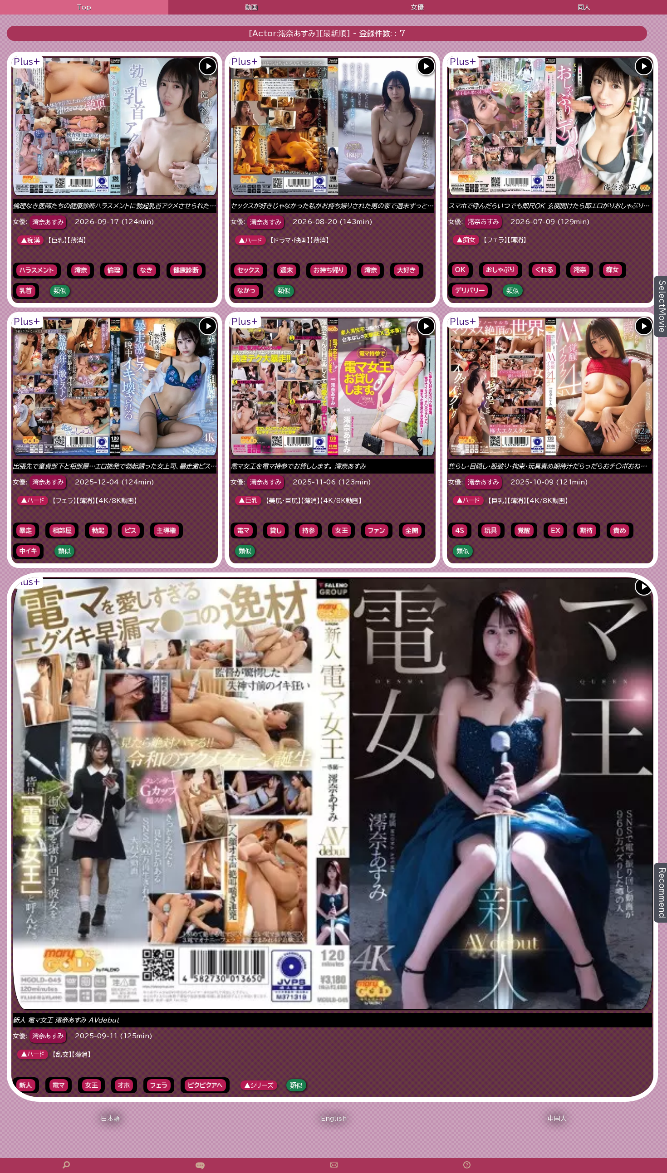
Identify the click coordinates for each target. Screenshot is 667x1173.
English (334, 1118)
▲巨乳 (248, 500)
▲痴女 (466, 240)
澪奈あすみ (48, 222)
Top (84, 7)
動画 (251, 7)
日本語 (110, 1118)
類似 (60, 291)
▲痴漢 (30, 240)
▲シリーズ (259, 1085)
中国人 (557, 1118)
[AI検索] (200, 1165)
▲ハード (250, 240)
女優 (417, 7)
